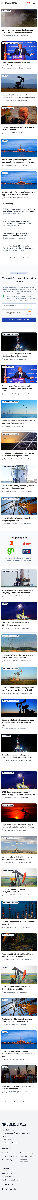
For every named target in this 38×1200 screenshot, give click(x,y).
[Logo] (10, 3)
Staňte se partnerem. (23, 560)
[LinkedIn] (12, 1189)
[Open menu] (2, 3)
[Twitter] (8, 1189)
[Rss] (16, 1189)
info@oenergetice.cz (9, 1143)
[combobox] (19, 203)
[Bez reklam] (28, 3)
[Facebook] (4, 1189)
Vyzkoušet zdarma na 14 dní (19, 320)
